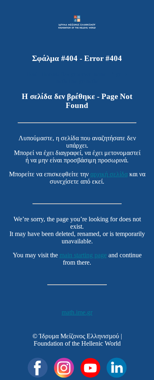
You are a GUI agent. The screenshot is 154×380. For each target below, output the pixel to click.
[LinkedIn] (116, 368)
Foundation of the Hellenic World (77, 343)
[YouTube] (90, 368)
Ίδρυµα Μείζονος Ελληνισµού (79, 336)
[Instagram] (64, 368)
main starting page (83, 255)
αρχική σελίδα (109, 174)
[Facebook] (38, 368)
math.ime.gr (77, 312)
